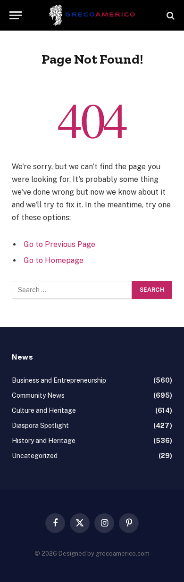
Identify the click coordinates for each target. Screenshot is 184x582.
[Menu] (15, 15)
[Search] (170, 15)
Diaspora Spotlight (40, 425)
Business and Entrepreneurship (59, 380)
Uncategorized (35, 455)
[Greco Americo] (92, 15)
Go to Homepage (54, 260)
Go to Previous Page (59, 244)
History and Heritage (43, 440)
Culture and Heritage (44, 410)
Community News (38, 395)
